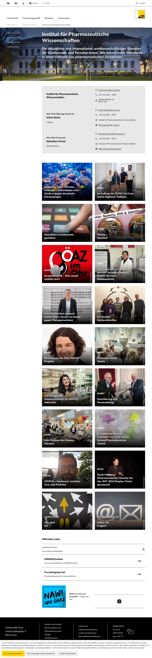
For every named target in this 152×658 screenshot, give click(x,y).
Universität (12, 18)
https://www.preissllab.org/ (109, 149)
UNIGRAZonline (51, 638)
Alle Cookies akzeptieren (13, 653)
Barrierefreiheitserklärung (89, 636)
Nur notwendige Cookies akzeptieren (41, 653)
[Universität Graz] (140, 14)
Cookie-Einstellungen (87, 633)
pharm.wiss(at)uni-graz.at (109, 90)
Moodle (47, 634)
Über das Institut (14, 33)
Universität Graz (12, 25)
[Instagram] (119, 601)
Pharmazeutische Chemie (108, 125)
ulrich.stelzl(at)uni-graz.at (109, 110)
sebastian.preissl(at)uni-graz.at (111, 134)
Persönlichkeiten (14, 42)
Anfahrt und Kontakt (52, 624)
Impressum (83, 626)
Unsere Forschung (15, 37)
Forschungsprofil (31, 18)
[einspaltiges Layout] (23, 3)
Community (64, 18)
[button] (9, 3)
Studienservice (13, 47)
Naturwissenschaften (30, 25)
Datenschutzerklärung (88, 629)
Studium (49, 18)
